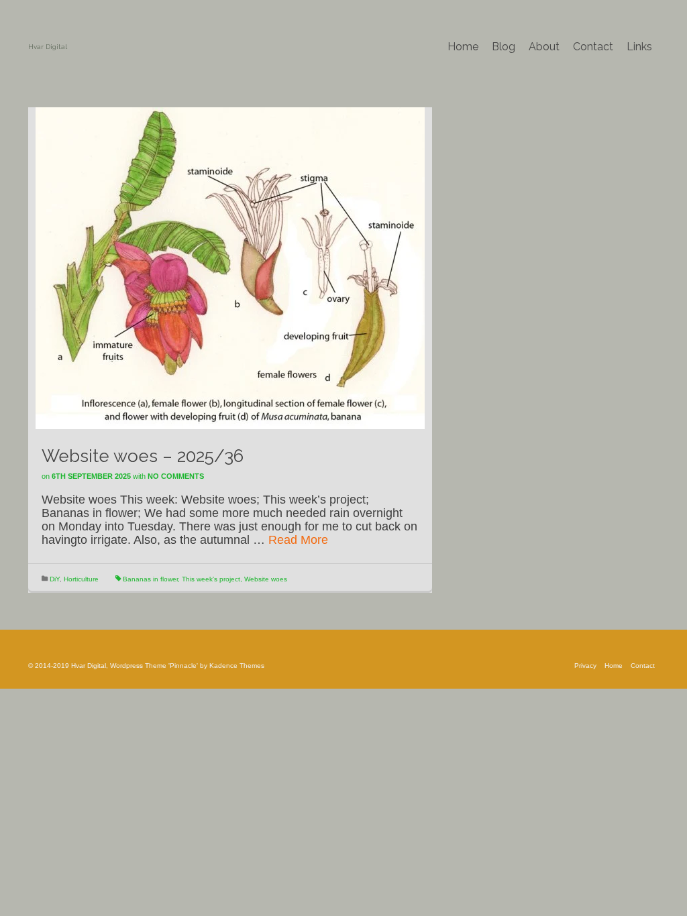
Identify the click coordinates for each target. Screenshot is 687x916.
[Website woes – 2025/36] (230, 267)
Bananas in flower (150, 579)
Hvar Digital (47, 46)
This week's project (211, 579)
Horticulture (81, 579)
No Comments (176, 476)
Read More (298, 540)
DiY (55, 579)
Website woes (265, 579)
